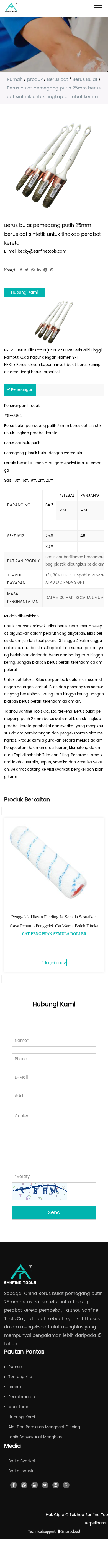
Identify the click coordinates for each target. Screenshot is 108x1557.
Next (1, 979)
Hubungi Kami (24, 292)
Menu (98, 7)
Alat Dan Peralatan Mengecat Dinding (44, 1427)
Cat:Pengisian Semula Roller (54, 934)
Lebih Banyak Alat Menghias (35, 1437)
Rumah (15, 79)
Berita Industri (21, 1471)
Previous (1, 811)
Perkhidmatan (21, 1397)
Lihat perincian (52, 963)
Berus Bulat (85, 79)
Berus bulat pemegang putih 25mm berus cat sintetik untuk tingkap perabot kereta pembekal (52, 719)
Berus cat (57, 79)
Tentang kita (20, 1377)
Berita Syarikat (21, 1461)
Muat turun (18, 1407)
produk (35, 79)
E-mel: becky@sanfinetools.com (35, 251)
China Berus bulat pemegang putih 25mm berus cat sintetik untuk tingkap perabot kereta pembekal (53, 1302)
